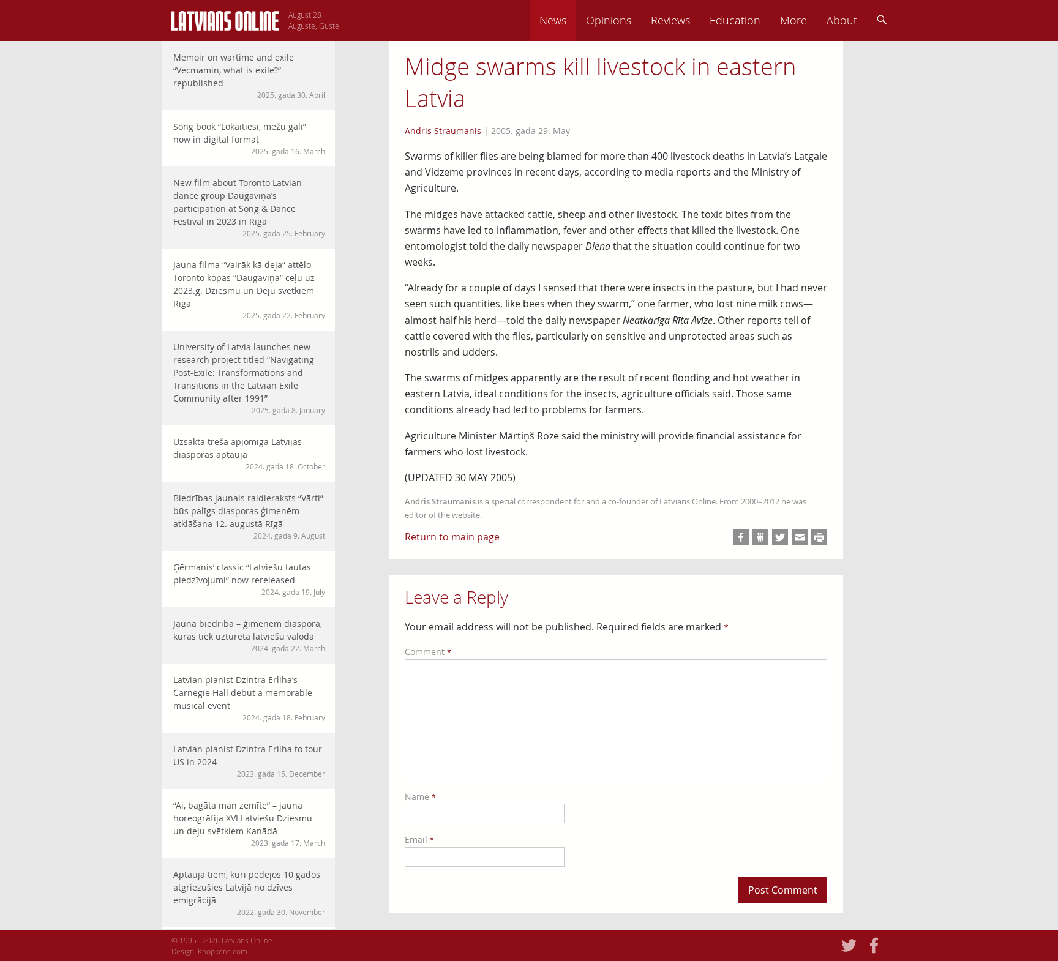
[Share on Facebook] (741, 537)
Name (420, 796)
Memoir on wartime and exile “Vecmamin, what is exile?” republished (249, 75)
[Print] (819, 537)
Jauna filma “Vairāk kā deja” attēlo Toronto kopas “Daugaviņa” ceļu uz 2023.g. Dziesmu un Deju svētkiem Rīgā (249, 289)
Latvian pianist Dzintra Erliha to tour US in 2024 (249, 761)
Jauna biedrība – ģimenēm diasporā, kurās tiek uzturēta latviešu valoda (249, 635)
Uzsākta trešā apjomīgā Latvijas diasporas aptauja (249, 453)
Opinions (608, 20)
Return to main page (452, 537)
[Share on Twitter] (780, 537)
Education (735, 20)
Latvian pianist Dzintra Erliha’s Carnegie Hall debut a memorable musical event (249, 698)
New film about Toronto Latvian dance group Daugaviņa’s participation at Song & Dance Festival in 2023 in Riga (249, 207)
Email (419, 839)
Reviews (670, 20)
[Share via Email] (800, 537)
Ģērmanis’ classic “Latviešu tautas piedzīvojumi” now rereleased (249, 579)
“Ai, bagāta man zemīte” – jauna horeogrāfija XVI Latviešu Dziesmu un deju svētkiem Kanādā (249, 823)
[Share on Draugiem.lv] (760, 537)
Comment (428, 651)
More (793, 20)
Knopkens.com (222, 951)
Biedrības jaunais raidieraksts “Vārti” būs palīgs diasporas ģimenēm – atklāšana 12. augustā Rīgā (249, 516)
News (552, 20)
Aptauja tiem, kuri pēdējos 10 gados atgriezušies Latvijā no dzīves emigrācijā (249, 893)
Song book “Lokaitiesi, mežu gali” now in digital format (249, 138)
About (842, 20)
